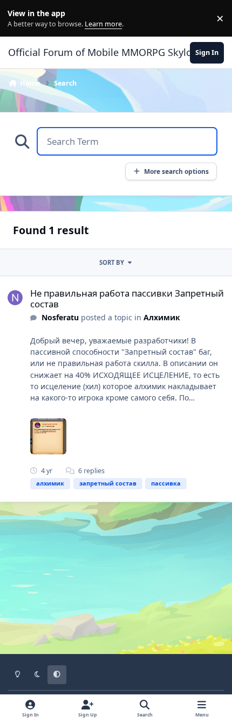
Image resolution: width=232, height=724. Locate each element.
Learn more (21, 18)
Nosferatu (60, 317)
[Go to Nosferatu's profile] (15, 297)
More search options (176, 171)
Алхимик (162, 317)
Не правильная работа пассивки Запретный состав (127, 298)
